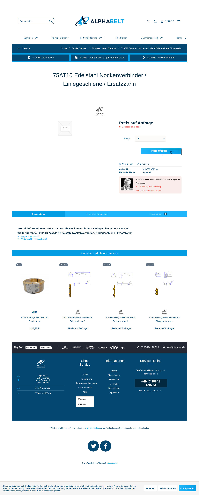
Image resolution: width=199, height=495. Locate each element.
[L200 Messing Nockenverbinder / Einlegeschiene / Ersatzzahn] (78, 284)
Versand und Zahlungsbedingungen (86, 381)
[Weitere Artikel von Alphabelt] (99, 111)
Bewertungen (158, 214)
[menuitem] (36, 21)
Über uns (114, 384)
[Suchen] (51, 21)
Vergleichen (127, 164)
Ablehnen (150, 488)
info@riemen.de (42, 388)
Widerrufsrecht (85, 387)
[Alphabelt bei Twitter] (93, 447)
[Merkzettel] (149, 21)
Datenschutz (114, 388)
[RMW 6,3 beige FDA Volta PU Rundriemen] (35, 284)
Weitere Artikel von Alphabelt (33, 239)
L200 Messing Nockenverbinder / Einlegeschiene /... (78, 319)
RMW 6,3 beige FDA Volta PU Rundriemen (34, 319)
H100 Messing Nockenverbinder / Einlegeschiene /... (164, 319)
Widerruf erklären (82, 401)
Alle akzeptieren (168, 488)
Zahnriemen (112, 463)
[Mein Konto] (155, 21)
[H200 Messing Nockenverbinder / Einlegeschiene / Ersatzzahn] (121, 284)
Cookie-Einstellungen (114, 373)
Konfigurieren (187, 488)
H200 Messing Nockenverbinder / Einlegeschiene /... (121, 319)
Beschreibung (38, 214)
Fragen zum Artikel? (29, 236)
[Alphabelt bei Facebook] (105, 447)
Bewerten (144, 164)
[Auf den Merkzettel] (172, 152)
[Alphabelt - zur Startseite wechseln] (99, 21)
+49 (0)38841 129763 (150, 383)
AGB (85, 392)
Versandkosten (93, 428)
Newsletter (114, 379)
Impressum (114, 392)
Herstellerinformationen (97, 214)
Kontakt (84, 374)
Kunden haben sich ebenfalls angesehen (99, 253)
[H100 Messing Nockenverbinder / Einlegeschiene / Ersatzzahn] (164, 284)
